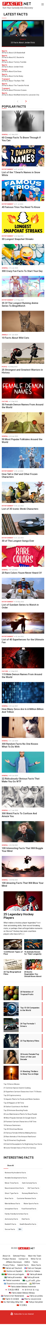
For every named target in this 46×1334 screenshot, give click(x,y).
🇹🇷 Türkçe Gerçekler (34, 1302)
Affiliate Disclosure (14, 1262)
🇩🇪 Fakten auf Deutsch (12, 1268)
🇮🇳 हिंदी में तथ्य (34, 1283)
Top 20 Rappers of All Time (14, 1103)
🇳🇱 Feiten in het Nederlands (12, 1296)
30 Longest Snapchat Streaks (17, 239)
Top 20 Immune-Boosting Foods (16, 1110)
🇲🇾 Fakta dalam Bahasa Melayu (22, 1293)
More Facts (36, 1265)
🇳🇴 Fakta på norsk (31, 1277)
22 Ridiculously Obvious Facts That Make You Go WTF (21, 780)
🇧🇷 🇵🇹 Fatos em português (13, 1274)
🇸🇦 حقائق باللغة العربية (31, 1280)
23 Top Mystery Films (29, 1041)
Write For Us (36, 1259)
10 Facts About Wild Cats (15, 337)
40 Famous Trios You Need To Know (21, 207)
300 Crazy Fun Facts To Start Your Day (22, 271)
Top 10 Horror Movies (12, 1084)
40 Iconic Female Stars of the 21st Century (20, 1148)
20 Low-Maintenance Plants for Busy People (20, 1114)
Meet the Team (34, 1256)
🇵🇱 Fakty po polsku (35, 1296)
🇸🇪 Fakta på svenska (13, 1277)
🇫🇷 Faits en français (33, 1268)
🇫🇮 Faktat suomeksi (11, 1280)
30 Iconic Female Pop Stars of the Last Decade (29, 1056)
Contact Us (23, 1259)
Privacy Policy (9, 1265)
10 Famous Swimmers (12, 1125)
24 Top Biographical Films (12, 973)
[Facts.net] (16, 4)
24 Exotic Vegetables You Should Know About (33, 974)
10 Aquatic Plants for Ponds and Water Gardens (22, 1099)
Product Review (9, 1259)
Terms (35, 1262)
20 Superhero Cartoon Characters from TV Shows (22, 1092)
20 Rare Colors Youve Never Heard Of (22, 572)
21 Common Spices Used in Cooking (17, 1088)
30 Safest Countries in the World (16, 1107)
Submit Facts (23, 1265)
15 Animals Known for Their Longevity (32, 953)
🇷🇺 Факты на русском (31, 1299)
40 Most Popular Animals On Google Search (20, 1118)
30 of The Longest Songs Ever (18, 540)
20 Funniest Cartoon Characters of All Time (20, 1122)
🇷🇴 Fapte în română (11, 1299)
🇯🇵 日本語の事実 (12, 1290)
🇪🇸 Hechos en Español (13, 1271)
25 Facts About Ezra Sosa (23, 42)
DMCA (27, 1262)
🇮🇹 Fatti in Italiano (32, 1271)
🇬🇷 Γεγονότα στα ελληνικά (15, 1283)
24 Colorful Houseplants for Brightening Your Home (23, 1144)
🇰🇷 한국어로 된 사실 (30, 1290)
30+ (20, 1229)
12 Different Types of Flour (13, 953)
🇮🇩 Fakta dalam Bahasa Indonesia (22, 1287)
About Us (6, 1256)
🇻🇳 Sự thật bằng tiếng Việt (12, 1302)
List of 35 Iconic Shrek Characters (20, 508)
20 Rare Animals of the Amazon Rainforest (20, 1137)
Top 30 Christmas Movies (13, 1129)
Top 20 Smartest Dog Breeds (15, 1140)
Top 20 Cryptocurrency (12, 1095)
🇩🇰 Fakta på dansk (34, 1274)
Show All (10, 1165)
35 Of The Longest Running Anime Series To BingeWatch (20, 304)
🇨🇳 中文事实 (22, 1305)
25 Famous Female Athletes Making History (20, 1133)
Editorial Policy (19, 1256)
